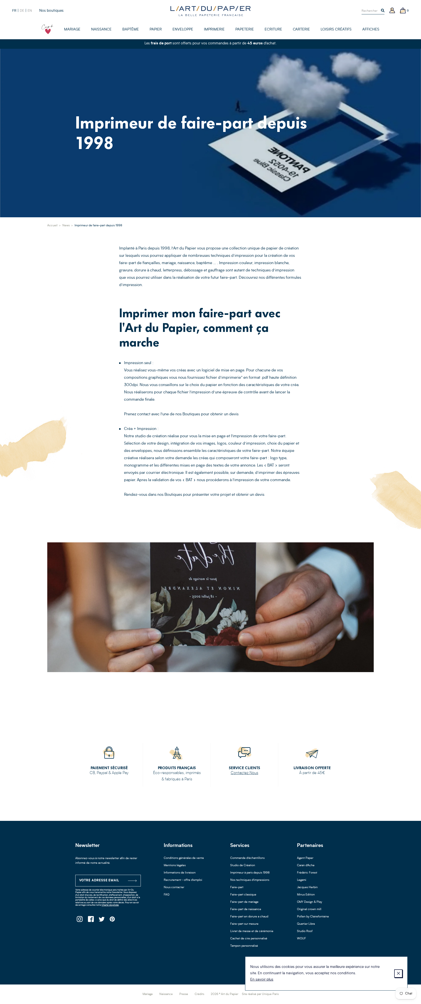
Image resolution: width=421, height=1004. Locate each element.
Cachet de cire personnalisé (248, 938)
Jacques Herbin (307, 887)
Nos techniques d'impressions (249, 880)
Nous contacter (174, 887)
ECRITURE (273, 29)
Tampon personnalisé (244, 945)
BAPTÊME (130, 29)
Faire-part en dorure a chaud (249, 916)
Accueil (52, 225)
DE (22, 10)
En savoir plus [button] (261, 980)
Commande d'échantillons (247, 858)
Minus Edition (306, 894)
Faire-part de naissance (245, 909)
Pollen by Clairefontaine (313, 916)
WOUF (301, 938)
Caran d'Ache (306, 865)
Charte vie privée (110, 905)
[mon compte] (392, 11)
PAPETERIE (244, 29)
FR (14, 10)
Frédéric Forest (307, 872)
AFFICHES (370, 29)
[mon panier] (403, 11)
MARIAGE (72, 29)
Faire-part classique (243, 894)
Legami (301, 880)
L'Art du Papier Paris (210, 11)
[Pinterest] (112, 920)
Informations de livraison (180, 872)
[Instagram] (79, 920)
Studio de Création (242, 865)
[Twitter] (101, 920)
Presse (183, 994)
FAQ (166, 894)
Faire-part (236, 887)
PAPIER (156, 29)
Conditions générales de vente (184, 858)
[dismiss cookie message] (398, 973)
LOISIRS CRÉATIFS (336, 29)
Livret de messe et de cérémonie (251, 931)
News (66, 225)
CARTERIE (301, 29)
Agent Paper (305, 858)
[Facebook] (90, 920)
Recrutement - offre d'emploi (183, 880)
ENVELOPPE (182, 29)
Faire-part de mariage (244, 902)
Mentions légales (175, 865)
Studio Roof (305, 931)
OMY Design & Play (309, 902)
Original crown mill (309, 909)
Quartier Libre (306, 924)
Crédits (199, 994)
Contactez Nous (244, 773)
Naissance (166, 994)
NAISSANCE (101, 29)
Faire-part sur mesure (244, 924)
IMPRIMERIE (214, 29)
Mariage (148, 994)
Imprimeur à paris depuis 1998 (250, 872)
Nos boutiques (51, 11)
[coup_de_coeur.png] (47, 29)
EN (30, 10)
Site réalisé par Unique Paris (260, 994)
